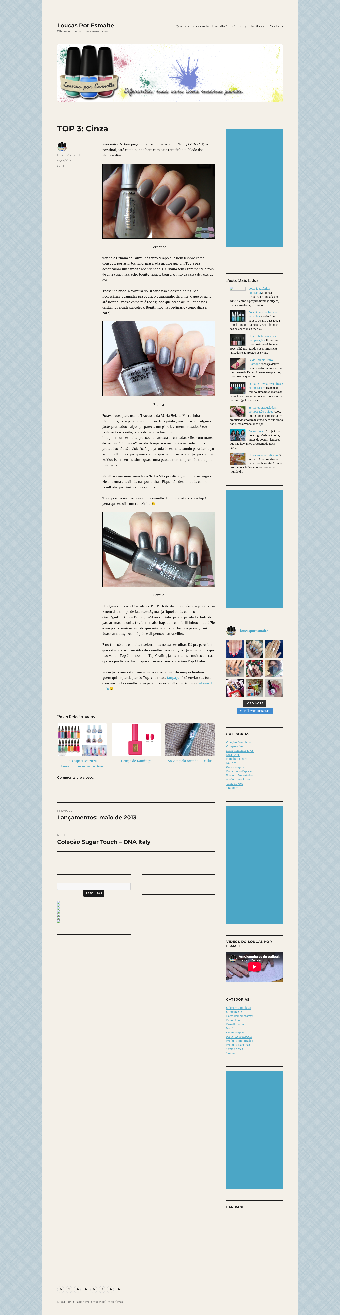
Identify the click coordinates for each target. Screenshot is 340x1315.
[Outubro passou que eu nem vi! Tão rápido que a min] (274, 688)
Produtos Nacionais (238, 779)
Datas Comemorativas (240, 750)
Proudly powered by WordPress (104, 1302)
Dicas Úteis (233, 754)
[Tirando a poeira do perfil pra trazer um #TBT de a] (235, 668)
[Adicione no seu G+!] (93, 918)
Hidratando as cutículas (263, 455)
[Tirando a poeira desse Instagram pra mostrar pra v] (235, 688)
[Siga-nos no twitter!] (93, 911)
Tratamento (233, 788)
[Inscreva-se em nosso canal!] (93, 915)
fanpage (173, 678)
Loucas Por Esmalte (85, 25)
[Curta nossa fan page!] (93, 905)
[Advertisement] (255, 188)
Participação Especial (239, 771)
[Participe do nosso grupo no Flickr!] (93, 921)
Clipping (239, 26)
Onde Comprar (235, 767)
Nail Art (231, 763)
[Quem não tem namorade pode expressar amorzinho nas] (235, 649)
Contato (276, 26)
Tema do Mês (234, 783)
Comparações (234, 746)
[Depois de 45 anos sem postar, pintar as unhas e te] (254, 668)
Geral (60, 165)
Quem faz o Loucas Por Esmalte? (201, 26)
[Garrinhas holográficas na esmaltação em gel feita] (254, 649)
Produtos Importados (239, 775)
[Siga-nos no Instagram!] (93, 908)
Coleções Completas (238, 742)
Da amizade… (257, 431)
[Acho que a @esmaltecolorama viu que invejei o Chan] (254, 688)
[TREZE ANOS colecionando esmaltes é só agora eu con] (274, 649)
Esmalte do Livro (236, 759)
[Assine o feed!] (93, 902)
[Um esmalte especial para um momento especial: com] (274, 668)
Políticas (257, 26)
